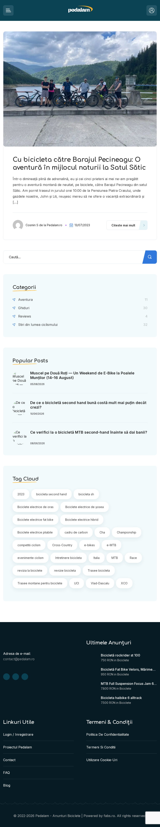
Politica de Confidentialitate (107, 734)
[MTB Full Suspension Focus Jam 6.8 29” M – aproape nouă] (91, 686)
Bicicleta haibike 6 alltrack (121, 698)
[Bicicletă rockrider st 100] (91, 658)
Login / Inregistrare (18, 734)
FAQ (6, 773)
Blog (6, 785)
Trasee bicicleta (99, 570)
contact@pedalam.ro (19, 659)
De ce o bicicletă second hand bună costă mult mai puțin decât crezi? (88, 404)
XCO (124, 583)
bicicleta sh (86, 494)
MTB (114, 558)
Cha (102, 532)
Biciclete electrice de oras (36, 507)
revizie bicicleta (65, 570)
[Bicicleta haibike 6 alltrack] (91, 701)
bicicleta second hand (51, 494)
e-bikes (89, 545)
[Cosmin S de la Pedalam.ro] (19, 225)
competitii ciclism (29, 545)
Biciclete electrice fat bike (35, 519)
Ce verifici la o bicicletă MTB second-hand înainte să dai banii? (88, 432)
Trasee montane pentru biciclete (40, 583)
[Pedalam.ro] (80, 10)
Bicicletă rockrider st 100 (120, 655)
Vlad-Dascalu (100, 583)
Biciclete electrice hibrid (81, 519)
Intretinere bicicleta (68, 558)
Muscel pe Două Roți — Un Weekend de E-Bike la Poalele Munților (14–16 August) (82, 375)
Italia (97, 558)
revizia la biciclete (30, 570)
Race (133, 558)
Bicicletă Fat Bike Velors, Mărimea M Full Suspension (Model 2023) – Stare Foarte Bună (129, 669)
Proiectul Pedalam (17, 747)
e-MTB (111, 545)
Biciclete (123, 660)
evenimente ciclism (31, 558)
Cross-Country (62, 545)
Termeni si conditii (100, 747)
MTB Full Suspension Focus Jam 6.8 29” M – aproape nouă (129, 683)
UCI (76, 583)
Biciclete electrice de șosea (84, 507)
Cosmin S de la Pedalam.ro (44, 225)
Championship (126, 532)
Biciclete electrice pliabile (35, 532)
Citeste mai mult (123, 225)
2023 (21, 494)
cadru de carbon (76, 532)
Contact (9, 760)
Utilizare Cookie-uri (101, 760)
